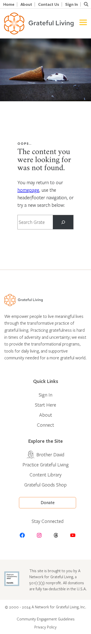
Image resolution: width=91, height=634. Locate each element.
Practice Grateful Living (45, 464)
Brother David (50, 454)
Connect (45, 425)
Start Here (45, 405)
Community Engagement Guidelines (46, 618)
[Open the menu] (83, 23)
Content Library (45, 474)
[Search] (63, 222)
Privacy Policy (45, 626)
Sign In (71, 4)
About (26, 4)
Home (8, 4)
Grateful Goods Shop (45, 484)
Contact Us (48, 4)
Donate (48, 502)
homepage (28, 190)
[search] (86, 4)
